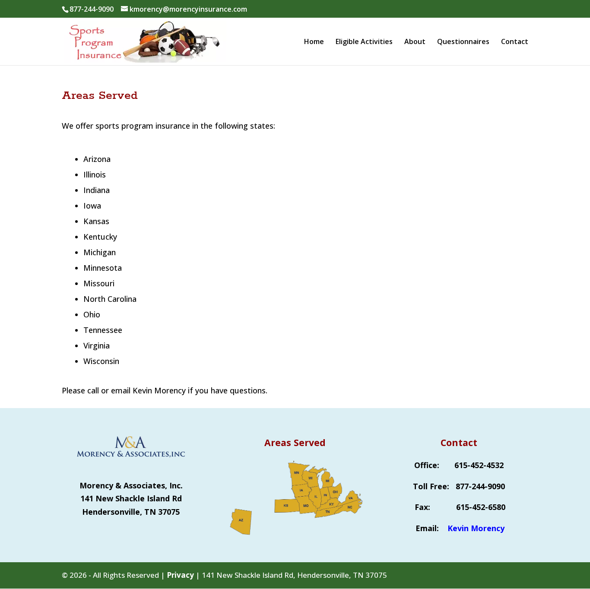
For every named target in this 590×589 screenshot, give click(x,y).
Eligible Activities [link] (364, 42)
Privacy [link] (180, 575)
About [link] (414, 42)
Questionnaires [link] (463, 42)
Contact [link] (514, 42)
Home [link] (314, 42)
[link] (145, 40)
